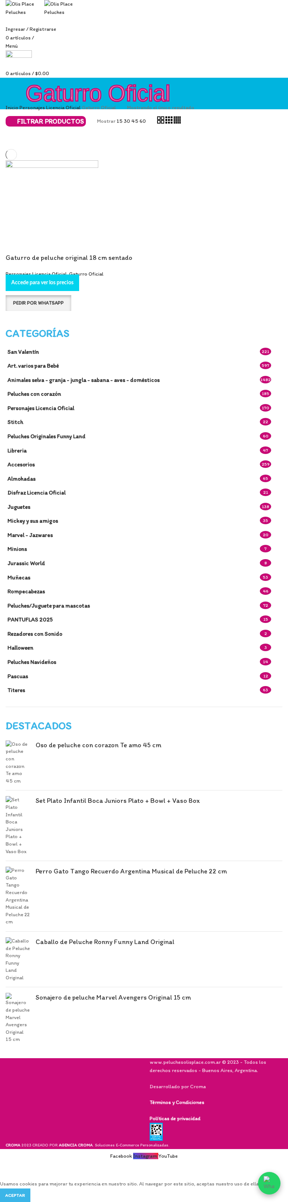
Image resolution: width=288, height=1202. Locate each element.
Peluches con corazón (34, 393)
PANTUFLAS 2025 (30, 619)
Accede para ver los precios (42, 282)
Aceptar (15, 1195)
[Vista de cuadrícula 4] (177, 122)
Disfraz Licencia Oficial (37, 492)
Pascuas (18, 676)
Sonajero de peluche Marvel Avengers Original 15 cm (113, 997)
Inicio (13, 107)
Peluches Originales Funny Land (47, 436)
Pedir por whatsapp (38, 303)
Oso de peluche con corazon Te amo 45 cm (98, 745)
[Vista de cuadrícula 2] (161, 122)
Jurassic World (26, 563)
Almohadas (22, 478)
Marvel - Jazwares (30, 534)
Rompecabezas (26, 591)
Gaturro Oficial (86, 274)
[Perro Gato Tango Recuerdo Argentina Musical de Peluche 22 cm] (18, 896)
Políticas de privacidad (175, 1118)
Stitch (15, 421)
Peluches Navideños (32, 661)
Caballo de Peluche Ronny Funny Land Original (105, 942)
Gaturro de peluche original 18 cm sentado (69, 257)
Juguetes (19, 506)
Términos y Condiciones (177, 1102)
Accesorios (21, 464)
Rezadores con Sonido (35, 633)
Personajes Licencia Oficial (41, 408)
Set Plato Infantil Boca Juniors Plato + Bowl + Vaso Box (118, 800)
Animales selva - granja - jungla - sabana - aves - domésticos (84, 379)
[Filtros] (9, 1170)
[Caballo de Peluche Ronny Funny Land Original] (18, 959)
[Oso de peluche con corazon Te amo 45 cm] (18, 763)
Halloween (20, 647)
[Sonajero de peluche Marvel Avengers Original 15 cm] (18, 1018)
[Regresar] (15, 99)
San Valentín (23, 351)
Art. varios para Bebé (33, 365)
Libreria (17, 450)
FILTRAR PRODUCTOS (50, 121)
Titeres (16, 690)
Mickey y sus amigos (33, 520)
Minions (17, 548)
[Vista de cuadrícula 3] (169, 122)
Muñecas (19, 577)
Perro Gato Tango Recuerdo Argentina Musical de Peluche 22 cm (131, 871)
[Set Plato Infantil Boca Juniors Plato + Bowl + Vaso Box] (18, 825)
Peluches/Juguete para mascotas (49, 605)
